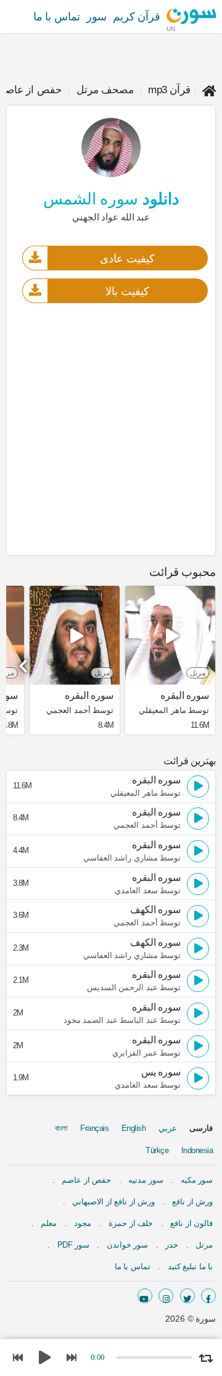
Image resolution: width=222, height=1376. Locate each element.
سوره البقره (184, 696)
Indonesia (197, 1150)
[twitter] (187, 1295)
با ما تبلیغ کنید (190, 1266)
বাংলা (61, 1128)
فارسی (201, 1128)
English (133, 1128)
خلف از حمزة (131, 1223)
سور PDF (73, 1244)
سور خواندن (128, 1244)
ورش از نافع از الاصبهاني (113, 1201)
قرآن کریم (137, 16)
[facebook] (208, 1295)
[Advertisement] (111, 428)
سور (96, 16)
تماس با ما (56, 16)
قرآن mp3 (169, 90)
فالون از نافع (191, 1223)
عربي (167, 1128)
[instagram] (165, 1295)
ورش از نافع (192, 1201)
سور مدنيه (145, 1180)
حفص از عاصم (86, 1180)
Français (94, 1128)
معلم (49, 1223)
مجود (82, 1223)
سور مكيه (197, 1180)
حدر (171, 1244)
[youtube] (145, 1295)
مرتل (204, 1244)
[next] (24, 661)
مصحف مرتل (105, 90)
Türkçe (157, 1150)
